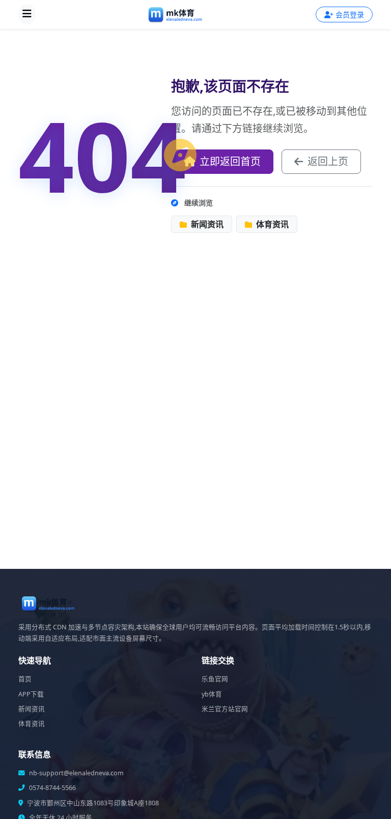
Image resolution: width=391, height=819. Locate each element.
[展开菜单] (27, 14)
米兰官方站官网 (225, 709)
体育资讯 (271, 224)
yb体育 (212, 694)
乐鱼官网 (215, 679)
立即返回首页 (230, 161)
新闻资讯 (206, 224)
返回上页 (328, 161)
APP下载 (31, 694)
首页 (25, 679)
